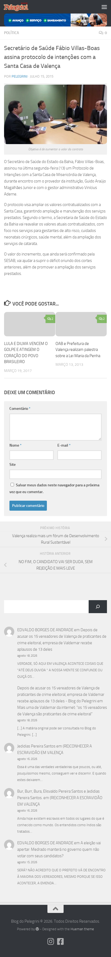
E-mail (64, 445)
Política (11, 33)
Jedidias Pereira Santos (36, 746)
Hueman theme (82, 929)
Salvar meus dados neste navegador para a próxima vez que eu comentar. (54, 488)
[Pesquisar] (98, 606)
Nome (15, 445)
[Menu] (104, 7)
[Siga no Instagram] (50, 941)
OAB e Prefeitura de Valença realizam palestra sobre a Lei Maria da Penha (78, 349)
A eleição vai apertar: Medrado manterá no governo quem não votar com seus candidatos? (59, 849)
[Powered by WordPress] (37, 929)
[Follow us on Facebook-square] (60, 941)
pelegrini (19, 76)
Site (12, 464)
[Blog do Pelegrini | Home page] (20, 6)
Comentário (19, 408)
